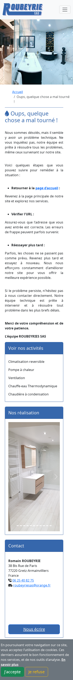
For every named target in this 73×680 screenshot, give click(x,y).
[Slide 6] (34, 525)
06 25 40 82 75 (23, 580)
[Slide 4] (28, 525)
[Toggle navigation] (65, 10)
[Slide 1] (18, 525)
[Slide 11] (50, 525)
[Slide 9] (44, 525)
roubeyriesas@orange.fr (32, 585)
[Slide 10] (47, 525)
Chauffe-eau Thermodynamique (32, 386)
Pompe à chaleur (21, 370)
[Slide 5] (31, 525)
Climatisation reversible (26, 361)
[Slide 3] (24, 525)
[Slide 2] (21, 525)
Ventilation (16, 378)
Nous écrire (34, 629)
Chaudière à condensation (28, 394)
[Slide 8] (41, 525)
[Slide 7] (37, 525)
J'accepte (12, 671)
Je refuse (36, 671)
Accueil (17, 92)
